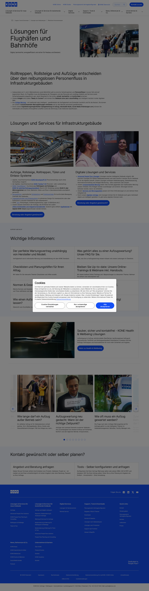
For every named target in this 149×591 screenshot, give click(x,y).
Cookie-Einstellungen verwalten (49, 305)
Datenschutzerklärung (63, 299)
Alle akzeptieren (105, 305)
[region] (74, 295)
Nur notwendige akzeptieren (80, 305)
